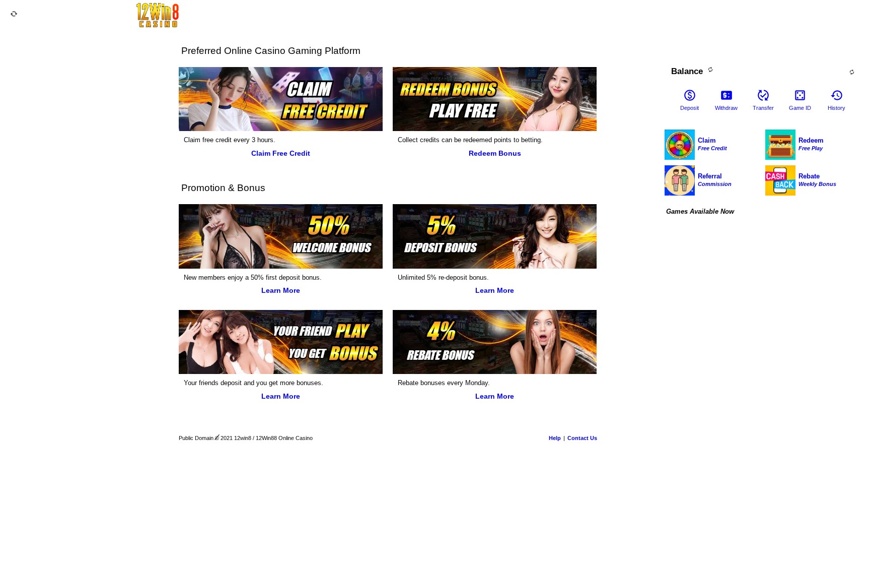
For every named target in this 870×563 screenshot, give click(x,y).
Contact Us (582, 438)
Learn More (280, 290)
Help (555, 438)
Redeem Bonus (495, 153)
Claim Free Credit (280, 153)
